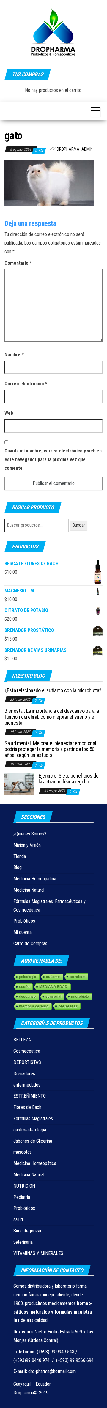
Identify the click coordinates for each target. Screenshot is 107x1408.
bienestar (67, 1006)
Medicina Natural (28, 890)
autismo (53, 977)
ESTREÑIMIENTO (29, 1096)
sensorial (53, 996)
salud (18, 1219)
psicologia (27, 977)
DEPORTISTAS (27, 1062)
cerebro (77, 976)
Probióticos (24, 921)
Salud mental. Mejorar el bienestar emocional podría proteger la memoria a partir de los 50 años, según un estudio (50, 749)
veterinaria (23, 1242)
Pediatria (21, 1197)
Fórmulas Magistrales (33, 1118)
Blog (17, 867)
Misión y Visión (27, 845)
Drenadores (24, 1073)
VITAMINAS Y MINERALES (38, 1253)
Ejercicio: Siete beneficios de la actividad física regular (68, 778)
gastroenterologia (29, 1130)
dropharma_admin (75, 149)
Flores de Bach (27, 1107)
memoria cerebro (33, 1006)
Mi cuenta (22, 932)
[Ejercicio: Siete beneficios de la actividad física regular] (19, 783)
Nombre (14, 354)
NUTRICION (24, 1186)
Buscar (78, 525)
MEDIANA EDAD (53, 987)
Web (8, 413)
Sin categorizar (27, 1231)
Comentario (18, 263)
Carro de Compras (30, 943)
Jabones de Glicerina (32, 1141)
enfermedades (26, 1085)
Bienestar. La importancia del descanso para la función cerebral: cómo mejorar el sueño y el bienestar (51, 717)
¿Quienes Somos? (29, 834)
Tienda (19, 856)
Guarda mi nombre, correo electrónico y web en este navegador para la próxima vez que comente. (53, 459)
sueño (24, 987)
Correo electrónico (25, 384)
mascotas (22, 1152)
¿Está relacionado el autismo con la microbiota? (52, 690)
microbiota (80, 996)
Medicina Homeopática (34, 879)
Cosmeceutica (26, 1051)
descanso (27, 996)
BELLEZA (22, 1040)
